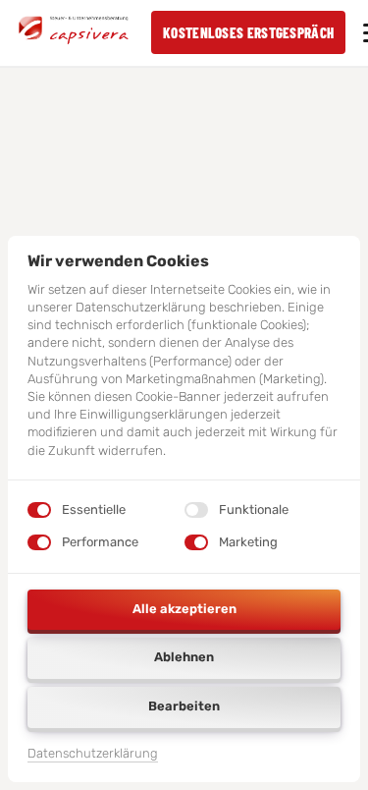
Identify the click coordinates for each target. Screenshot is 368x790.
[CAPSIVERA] (73, 32)
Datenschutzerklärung (92, 754)
